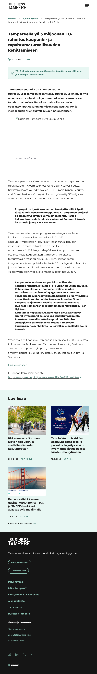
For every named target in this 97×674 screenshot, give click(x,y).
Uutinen (30, 59)
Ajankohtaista (30, 19)
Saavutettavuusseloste (19, 635)
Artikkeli (26, 459)
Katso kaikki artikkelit (20, 523)
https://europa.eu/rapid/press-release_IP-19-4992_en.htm (43, 377)
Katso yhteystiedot (19, 562)
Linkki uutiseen (17, 365)
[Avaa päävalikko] (87, 5)
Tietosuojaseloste (16, 629)
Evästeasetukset (18, 571)
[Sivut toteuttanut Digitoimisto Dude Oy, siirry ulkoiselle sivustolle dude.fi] (13, 665)
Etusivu (12, 19)
